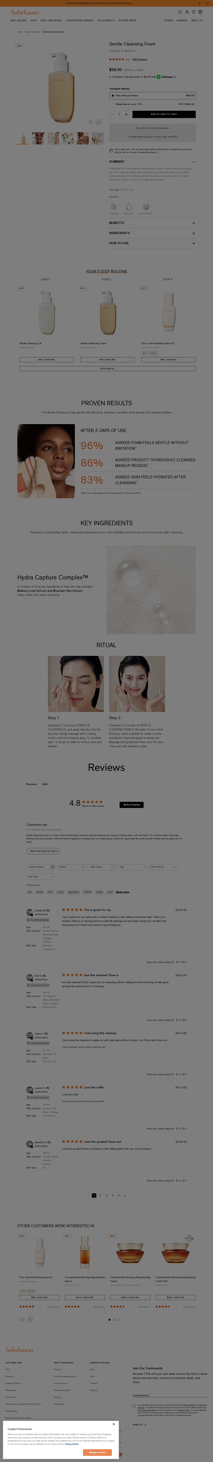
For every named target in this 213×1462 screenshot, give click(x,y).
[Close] (113, 1424)
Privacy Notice (72, 1444)
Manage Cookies (97, 1452)
